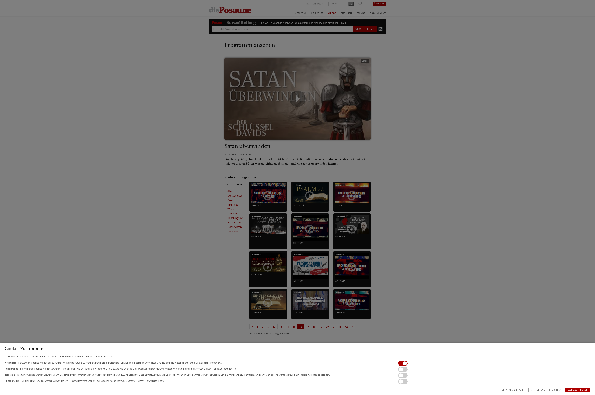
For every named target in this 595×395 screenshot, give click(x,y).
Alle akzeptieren (578, 390)
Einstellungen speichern (546, 390)
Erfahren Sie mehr (513, 390)
